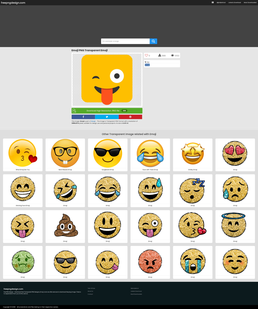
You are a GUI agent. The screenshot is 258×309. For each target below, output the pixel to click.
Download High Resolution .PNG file (106, 110)
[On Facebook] (83, 117)
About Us (90, 291)
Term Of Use (91, 288)
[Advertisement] (129, 22)
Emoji (93, 121)
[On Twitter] (107, 117)
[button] (212, 2)
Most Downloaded (250, 3)
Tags (147, 62)
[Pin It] (130, 117)
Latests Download (234, 3)
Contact (90, 294)
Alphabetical (221, 3)
